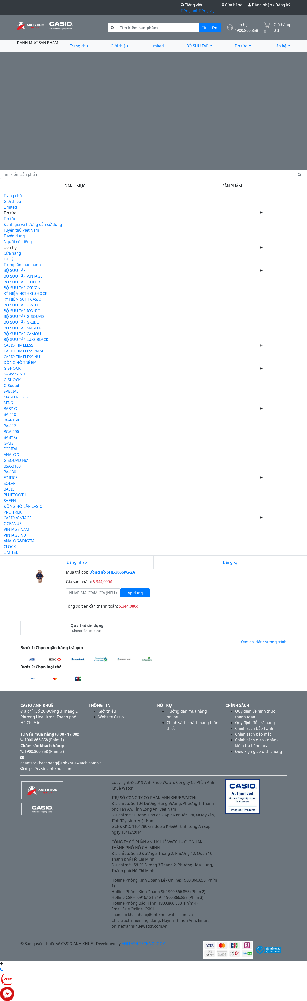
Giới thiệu (119, 45)
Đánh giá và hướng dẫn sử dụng (33, 224)
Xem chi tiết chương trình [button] (264, 641)
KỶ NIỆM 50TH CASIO (22, 299)
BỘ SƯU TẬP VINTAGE (23, 276)
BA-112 (10, 425)
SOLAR (10, 483)
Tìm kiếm (210, 27)
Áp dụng (135, 593)
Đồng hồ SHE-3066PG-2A (112, 572)
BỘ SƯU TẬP (197, 45)
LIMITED (11, 552)
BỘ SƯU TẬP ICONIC (22, 310)
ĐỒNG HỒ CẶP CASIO (23, 506)
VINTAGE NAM (16, 529)
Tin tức (241, 45)
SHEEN (10, 500)
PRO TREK (13, 512)
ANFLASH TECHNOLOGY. (143, 943)
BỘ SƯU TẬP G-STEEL (22, 305)
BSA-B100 (12, 466)
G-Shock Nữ (14, 374)
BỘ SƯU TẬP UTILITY (22, 282)
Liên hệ (280, 45)
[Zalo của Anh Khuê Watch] (7, 979)
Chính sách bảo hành (254, 728)
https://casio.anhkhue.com (48, 768)
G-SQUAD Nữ (16, 460)
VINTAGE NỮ (15, 535)
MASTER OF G (16, 397)
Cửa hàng (233, 4)
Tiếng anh (190, 10)
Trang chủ (79, 45)
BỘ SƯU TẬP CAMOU (22, 333)
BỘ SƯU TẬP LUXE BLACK (26, 339)
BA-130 (10, 471)
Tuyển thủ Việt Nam (21, 230)
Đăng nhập (77, 562)
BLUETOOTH (15, 495)
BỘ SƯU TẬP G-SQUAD (24, 316)
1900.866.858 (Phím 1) (44, 740)
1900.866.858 (246, 30)
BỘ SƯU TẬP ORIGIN (22, 287)
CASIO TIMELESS (18, 345)
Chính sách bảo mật (253, 734)
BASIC (9, 489)
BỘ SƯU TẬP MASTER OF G (27, 328)
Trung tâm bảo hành (22, 264)
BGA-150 (11, 420)
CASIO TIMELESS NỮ (22, 356)
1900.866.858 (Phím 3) (44, 751)
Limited (157, 45)
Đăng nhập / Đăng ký (270, 4)
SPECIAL (11, 391)
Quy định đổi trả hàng (255, 722)
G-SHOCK (12, 368)
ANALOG (11, 454)
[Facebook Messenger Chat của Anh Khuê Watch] (7, 993)
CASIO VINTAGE (18, 518)
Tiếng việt (207, 10)
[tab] (87, 628)
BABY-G (10, 408)
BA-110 (10, 414)
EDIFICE (11, 477)
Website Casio (111, 717)
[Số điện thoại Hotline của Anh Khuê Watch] (1, 969)
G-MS (8, 443)
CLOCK (10, 546)
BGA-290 (11, 431)
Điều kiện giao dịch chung (258, 751)
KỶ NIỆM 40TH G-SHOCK (25, 293)
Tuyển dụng (14, 236)
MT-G (8, 402)
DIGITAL (11, 448)
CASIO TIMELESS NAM (23, 351)
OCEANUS (13, 523)
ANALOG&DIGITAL (20, 541)
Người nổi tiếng (18, 241)
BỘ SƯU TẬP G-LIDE (21, 322)
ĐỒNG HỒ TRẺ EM (20, 362)
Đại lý (8, 259)
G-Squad (11, 385)
